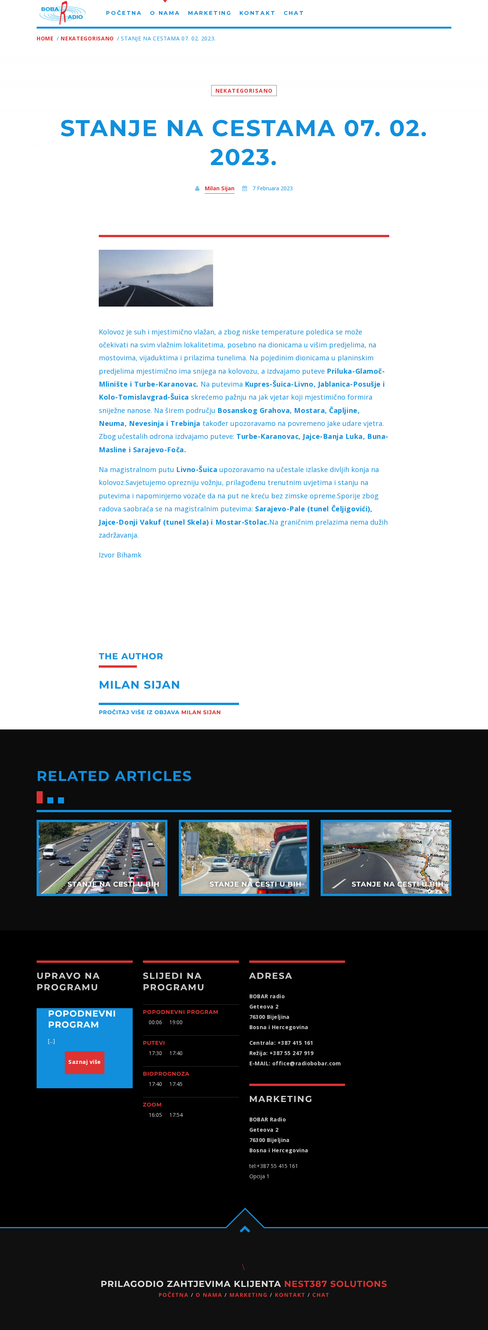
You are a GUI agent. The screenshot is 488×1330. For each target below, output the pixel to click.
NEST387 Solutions (335, 1284)
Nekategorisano (87, 38)
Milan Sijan (219, 188)
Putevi (154, 1042)
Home (45, 38)
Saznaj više (84, 1061)
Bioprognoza (166, 1073)
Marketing (249, 1295)
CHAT (320, 1295)
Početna (174, 1295)
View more (102, 858)
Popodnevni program (180, 1012)
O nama (209, 1295)
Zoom (152, 1104)
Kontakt (290, 1295)
